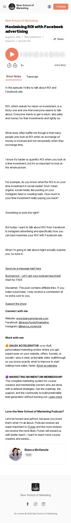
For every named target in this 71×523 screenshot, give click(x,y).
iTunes (32, 426)
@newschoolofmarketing (34, 322)
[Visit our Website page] (43, 504)
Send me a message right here (23, 268)
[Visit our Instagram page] (35, 504)
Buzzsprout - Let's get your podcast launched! (33, 275)
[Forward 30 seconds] (15, 65)
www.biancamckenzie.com (32, 318)
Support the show (16, 303)
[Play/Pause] (11, 54)
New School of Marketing (25, 7)
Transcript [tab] (32, 76)
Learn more (55, 396)
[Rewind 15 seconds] (9, 65)
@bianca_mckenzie (29, 326)
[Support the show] (49, 7)
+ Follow (61, 6)
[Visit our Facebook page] (27, 504)
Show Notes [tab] (13, 76)
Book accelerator (47, 365)
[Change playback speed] (22, 65)
